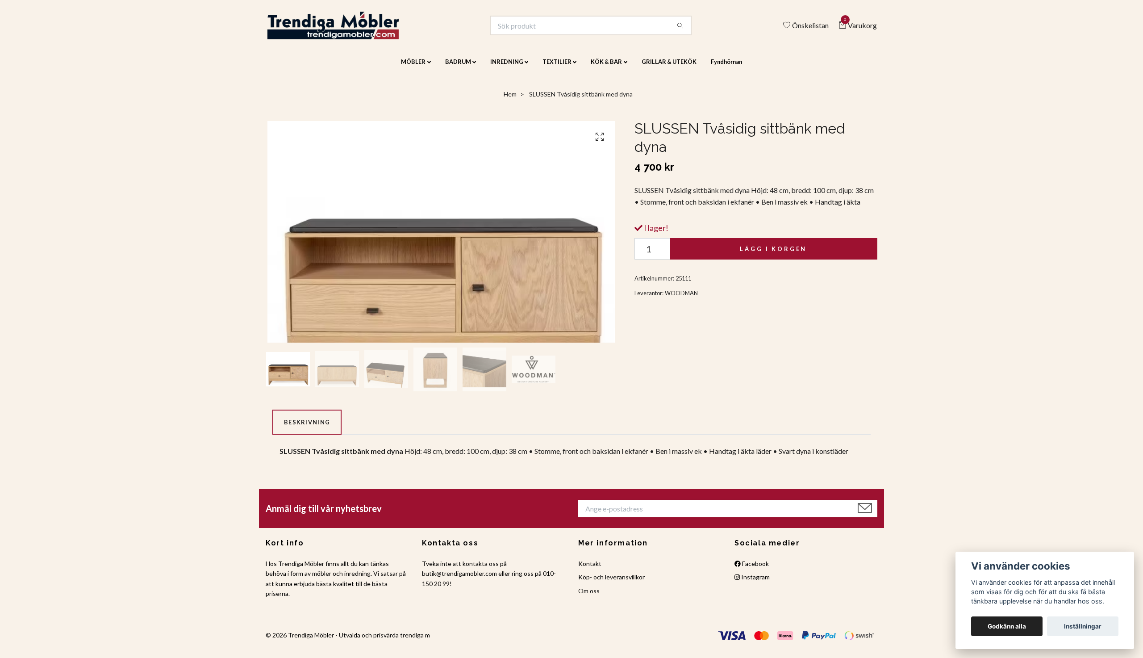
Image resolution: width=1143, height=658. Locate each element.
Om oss (589, 596)
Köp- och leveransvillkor (611, 583)
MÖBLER (413, 67)
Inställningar (1082, 626)
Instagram (755, 583)
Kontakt (589, 570)
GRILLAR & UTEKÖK (669, 67)
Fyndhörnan (726, 67)
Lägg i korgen (773, 254)
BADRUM (458, 67)
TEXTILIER (557, 67)
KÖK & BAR (606, 67)
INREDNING (506, 67)
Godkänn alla (1007, 626)
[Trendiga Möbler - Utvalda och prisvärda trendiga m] (346, 29)
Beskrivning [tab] (307, 428)
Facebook (755, 570)
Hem (510, 100)
